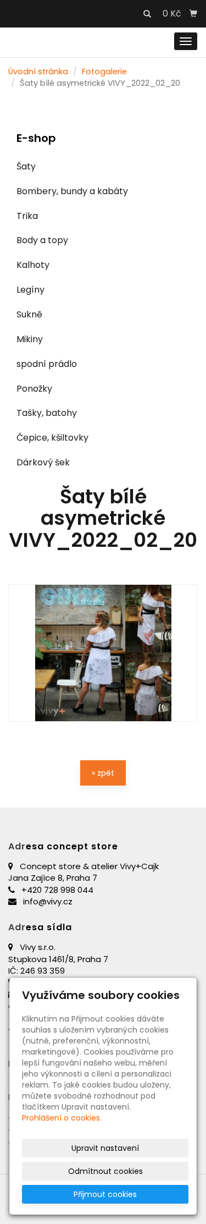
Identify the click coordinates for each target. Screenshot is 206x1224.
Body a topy (42, 240)
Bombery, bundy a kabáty (72, 191)
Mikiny (29, 339)
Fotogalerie (104, 71)
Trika (27, 216)
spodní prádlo (46, 364)
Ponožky (34, 388)
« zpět (103, 772)
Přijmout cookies (105, 1194)
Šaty (26, 166)
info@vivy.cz (48, 901)
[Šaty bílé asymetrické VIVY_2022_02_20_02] (103, 653)
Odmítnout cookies (105, 1171)
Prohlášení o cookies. (62, 1117)
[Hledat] (147, 14)
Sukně (29, 314)
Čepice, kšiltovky (52, 437)
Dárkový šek (43, 462)
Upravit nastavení (105, 1148)
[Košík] (193, 14)
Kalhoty (32, 265)
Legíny (30, 289)
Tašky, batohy (46, 413)
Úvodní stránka (38, 71)
